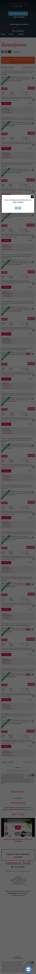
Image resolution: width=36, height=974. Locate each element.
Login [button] (17, 52)
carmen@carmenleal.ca (19, 24)
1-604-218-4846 (6, 111)
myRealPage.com (18, 958)
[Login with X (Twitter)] (9, 52)
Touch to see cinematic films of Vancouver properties (18, 840)
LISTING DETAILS (6, 103)
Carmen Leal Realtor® (18, 4)
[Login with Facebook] (2, 52)
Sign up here (13, 62)
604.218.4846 (19, 17)
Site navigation (18, 31)
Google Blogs (18, 798)
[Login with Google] (6, 52)
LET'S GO (18, 857)
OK (18, 208)
